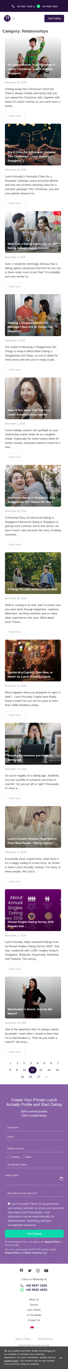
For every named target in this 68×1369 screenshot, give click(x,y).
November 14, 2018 (15, 1022)
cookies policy (11, 1360)
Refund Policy (45, 1338)
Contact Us (34, 1320)
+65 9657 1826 (36, 1285)
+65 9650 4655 (49, 6)
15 (22, 1076)
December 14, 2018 (15, 169)
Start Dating (54, 18)
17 (38, 1076)
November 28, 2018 (15, 511)
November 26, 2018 (15, 598)
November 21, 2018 (15, 852)
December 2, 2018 (15, 423)
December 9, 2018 (15, 257)
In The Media (34, 1315)
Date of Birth (11, 1175)
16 (30, 1076)
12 (40, 1070)
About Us (34, 1299)
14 (57, 1070)
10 (24, 1070)
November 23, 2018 (15, 685)
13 (49, 1070)
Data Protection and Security (34, 1345)
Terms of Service (33, 1253)
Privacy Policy (12, 1253)
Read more (15, 115)
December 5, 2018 (15, 340)
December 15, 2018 (15, 82)
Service (34, 1304)
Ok (60, 1358)
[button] (34, 1328)
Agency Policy (52, 1242)
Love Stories (34, 1309)
